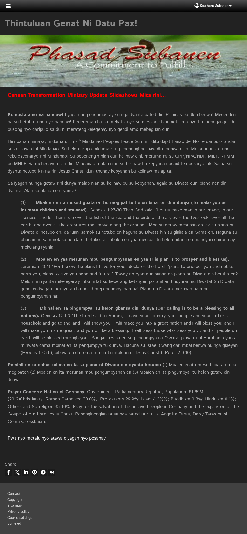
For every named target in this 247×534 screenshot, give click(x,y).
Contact (14, 494)
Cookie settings (19, 517)
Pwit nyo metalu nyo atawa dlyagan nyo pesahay (57, 438)
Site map (14, 505)
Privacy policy (18, 511)
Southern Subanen (214, 5)
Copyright (15, 500)
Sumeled (14, 523)
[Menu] (11, 6)
